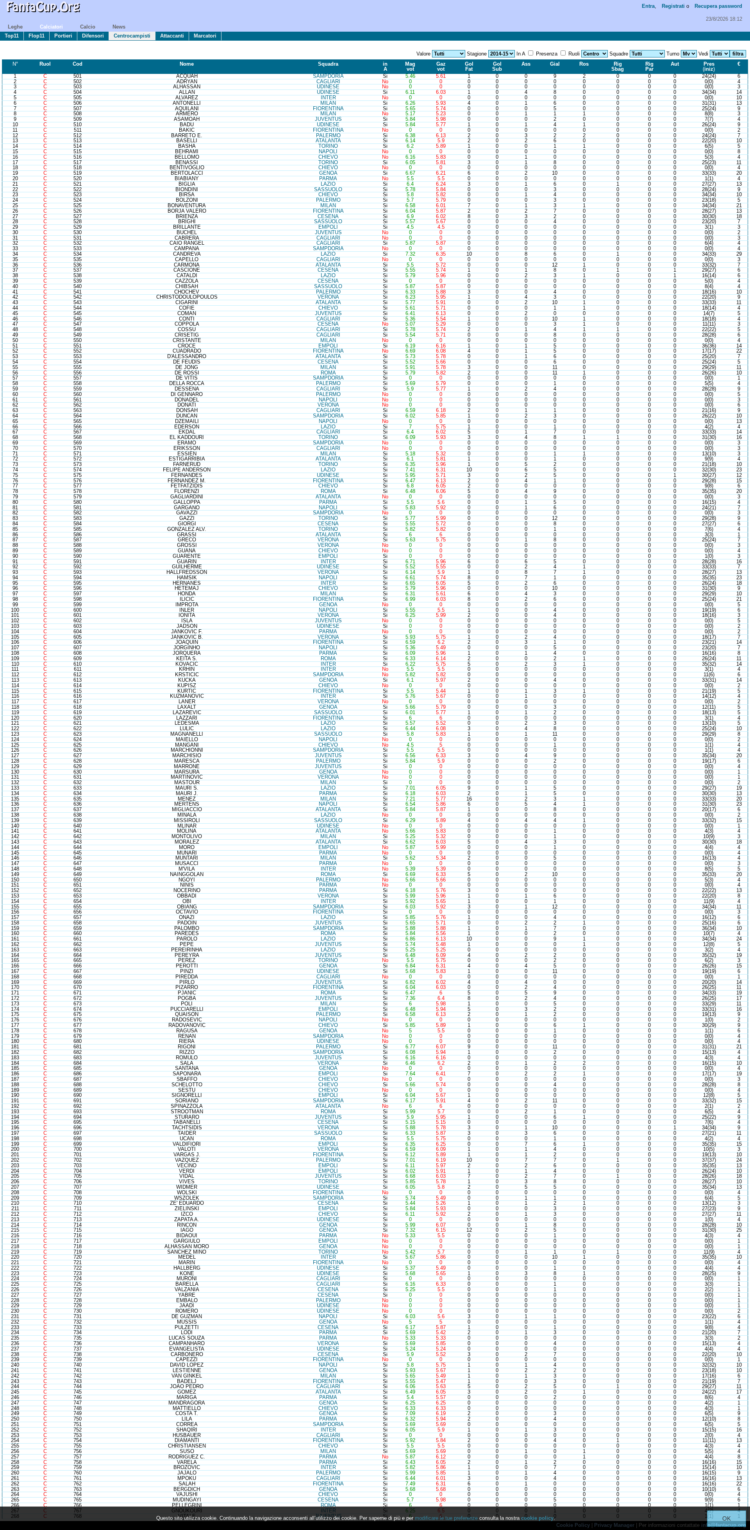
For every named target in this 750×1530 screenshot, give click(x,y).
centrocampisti (132, 36)
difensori (93, 36)
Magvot (410, 66)
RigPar (649, 66)
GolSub (497, 66)
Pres (709, 64)
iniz (708, 69)
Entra (648, 6)
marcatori (205, 36)
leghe (15, 27)
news (118, 27)
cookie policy (537, 1518)
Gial (555, 64)
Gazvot (441, 66)
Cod (77, 64)
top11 (12, 36)
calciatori (51, 27)
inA (385, 66)
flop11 (37, 36)
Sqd (328, 64)
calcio (87, 27)
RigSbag (617, 66)
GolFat (469, 66)
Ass (525, 64)
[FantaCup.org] (43, 14)
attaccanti (172, 36)
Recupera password (718, 6)
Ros (584, 64)
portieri (63, 36)
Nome (187, 64)
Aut (675, 64)
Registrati (673, 6)
